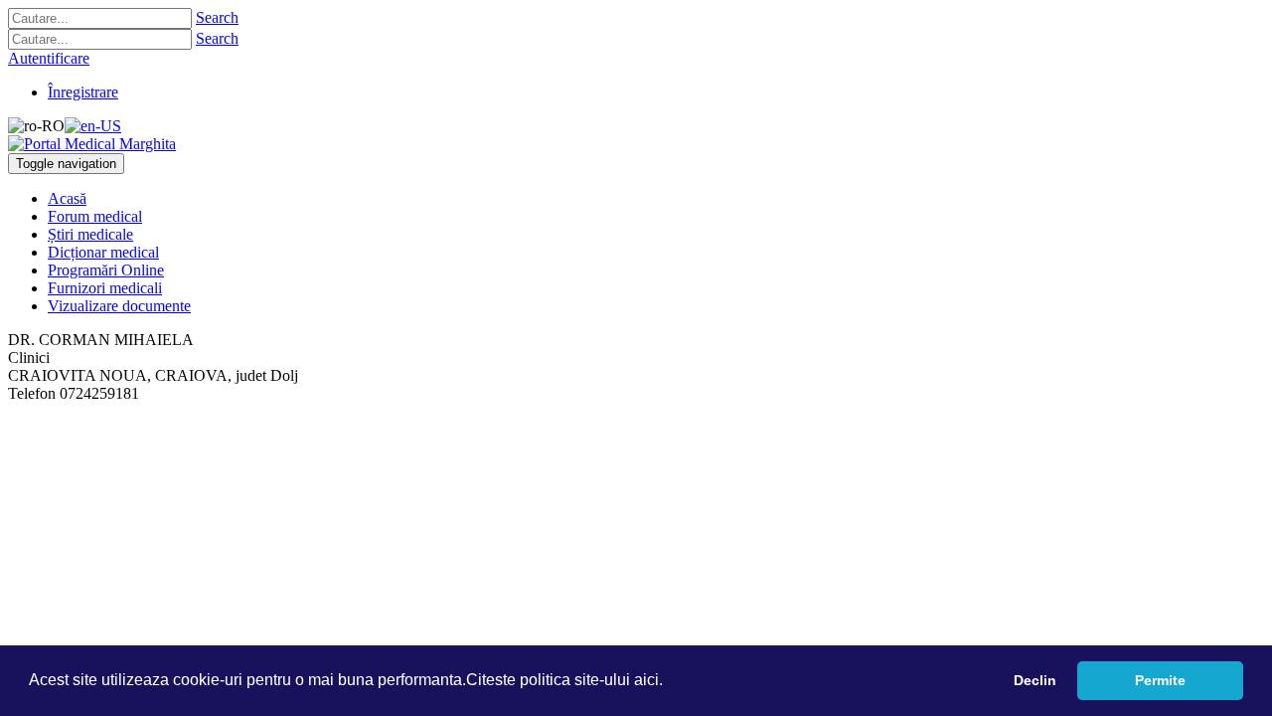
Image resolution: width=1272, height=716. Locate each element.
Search (217, 17)
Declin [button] (1035, 680)
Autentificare (48, 58)
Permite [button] (1160, 680)
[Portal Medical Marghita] (92, 143)
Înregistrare (83, 92)
